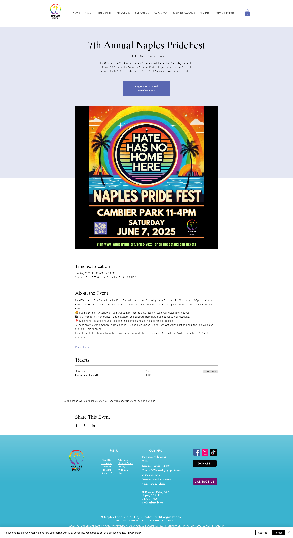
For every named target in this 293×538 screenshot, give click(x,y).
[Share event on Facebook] (76, 425)
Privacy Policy (134, 532)
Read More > (82, 347)
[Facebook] (196, 452)
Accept (278, 532)
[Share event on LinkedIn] (93, 425)
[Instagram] (205, 452)
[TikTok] (213, 452)
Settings (262, 532)
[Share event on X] (85, 425)
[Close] (289, 532)
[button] (123, 12)
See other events (146, 90)
